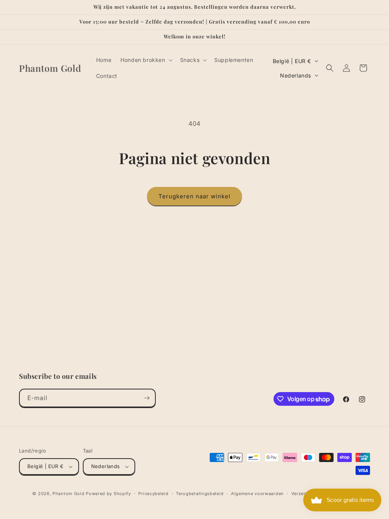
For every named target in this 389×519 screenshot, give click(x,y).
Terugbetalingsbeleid (199, 493)
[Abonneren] (146, 398)
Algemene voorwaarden (257, 493)
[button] (145, 60)
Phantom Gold (68, 493)
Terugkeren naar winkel (194, 196)
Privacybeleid (153, 493)
